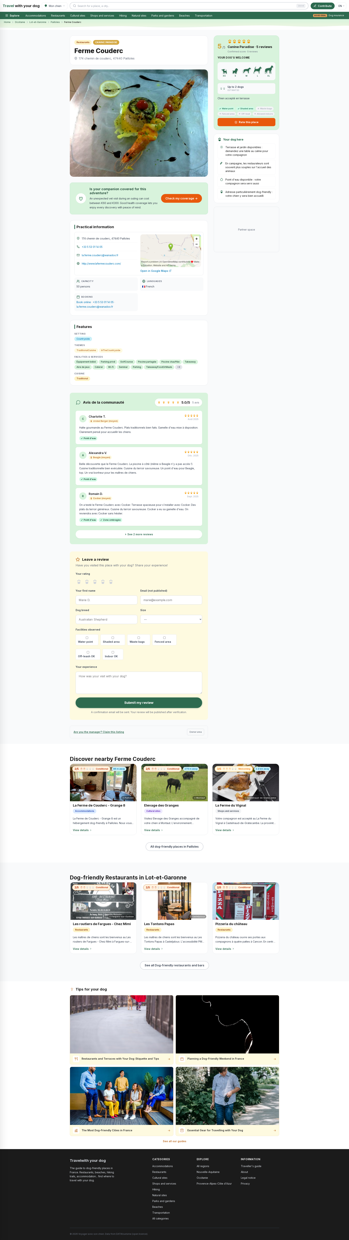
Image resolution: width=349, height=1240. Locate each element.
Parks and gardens (162, 15)
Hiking (123, 15)
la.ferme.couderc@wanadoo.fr (100, 255)
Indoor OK (111, 656)
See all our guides (174, 1141)
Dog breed (82, 610)
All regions (203, 1166)
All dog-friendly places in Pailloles (174, 846)
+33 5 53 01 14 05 (92, 246)
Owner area (195, 732)
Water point (85, 641)
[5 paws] (111, 582)
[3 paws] (95, 582)
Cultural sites (77, 15)
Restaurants (58, 15)
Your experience (86, 666)
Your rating (83, 573)
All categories (160, 1218)
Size (143, 610)
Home (7, 22)
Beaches (184, 15)
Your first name (85, 590)
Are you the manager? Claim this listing (99, 731)
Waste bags (137, 641)
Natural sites (139, 15)
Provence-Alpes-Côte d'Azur (214, 1183)
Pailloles (55, 22)
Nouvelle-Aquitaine (208, 1171)
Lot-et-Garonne (37, 22)
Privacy (245, 1183)
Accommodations (35, 15)
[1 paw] (79, 582)
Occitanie (20, 22)
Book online (84, 302)
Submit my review (138, 703)
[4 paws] (103, 582)
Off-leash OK (86, 656)
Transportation (203, 15)
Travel (21, 6)
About (244, 1171)
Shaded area (111, 641)
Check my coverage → (181, 198)
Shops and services (102, 15)
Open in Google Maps (154, 270)
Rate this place (248, 122)
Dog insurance (329, 15)
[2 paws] (87, 582)
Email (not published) (153, 590)
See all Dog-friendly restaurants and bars (174, 965)
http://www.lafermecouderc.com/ (101, 263)
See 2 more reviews (140, 534)
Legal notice (248, 1177)
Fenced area (163, 641)
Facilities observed (88, 629)
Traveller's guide (251, 1166)
